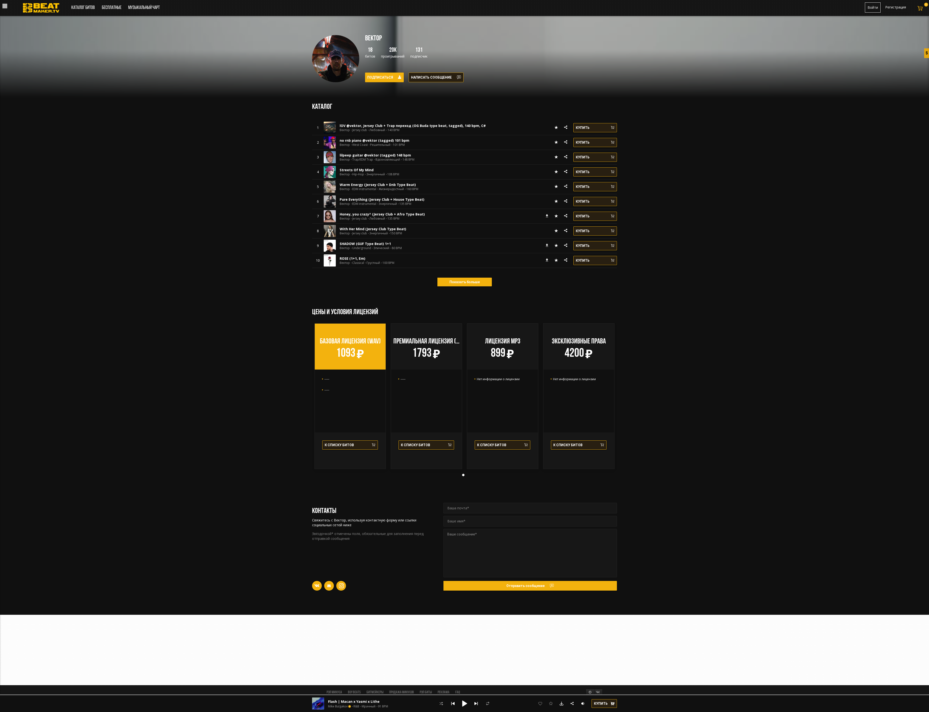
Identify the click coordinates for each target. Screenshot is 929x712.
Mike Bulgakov (338, 706)
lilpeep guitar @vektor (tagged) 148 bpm (375, 155)
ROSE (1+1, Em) (352, 258)
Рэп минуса (334, 692)
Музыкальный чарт (144, 7)
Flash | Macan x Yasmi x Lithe (354, 701)
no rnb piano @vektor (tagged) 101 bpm (374, 140)
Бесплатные (112, 7)
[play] (318, 127)
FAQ (457, 692)
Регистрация (895, 7)
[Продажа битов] (43, 9)
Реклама (444, 692)
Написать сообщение (431, 77)
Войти (873, 7)
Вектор (345, 130)
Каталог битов (83, 7)
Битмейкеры (375, 692)
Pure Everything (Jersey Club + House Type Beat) (382, 199)
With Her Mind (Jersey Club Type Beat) (373, 229)
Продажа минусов (401, 692)
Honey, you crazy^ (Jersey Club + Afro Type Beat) (382, 214)
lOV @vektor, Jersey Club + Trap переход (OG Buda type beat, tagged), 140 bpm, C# (413, 125)
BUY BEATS (354, 692)
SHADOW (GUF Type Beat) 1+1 (365, 243)
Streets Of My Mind (357, 170)
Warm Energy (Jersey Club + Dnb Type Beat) (378, 184)
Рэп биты (426, 692)
